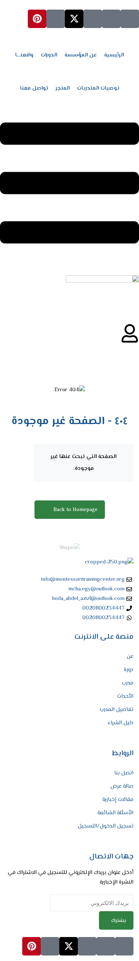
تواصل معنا (34, 88)
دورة (128, 670)
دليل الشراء (120, 723)
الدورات (49, 55)
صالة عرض (121, 786)
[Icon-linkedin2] (111, 19)
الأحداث (125, 696)
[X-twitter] (74, 19)
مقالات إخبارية (117, 799)
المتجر (63, 88)
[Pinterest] (37, 19)
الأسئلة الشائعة (115, 813)
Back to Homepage (75, 510)
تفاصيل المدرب (116, 709)
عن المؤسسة (80, 55)
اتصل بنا (123, 773)
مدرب (127, 683)
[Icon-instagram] (92, 19)
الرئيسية (114, 55)
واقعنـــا (24, 55)
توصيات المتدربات (98, 88)
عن (130, 656)
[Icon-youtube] (55, 19)
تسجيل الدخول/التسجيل (105, 826)
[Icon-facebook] (129, 19)
